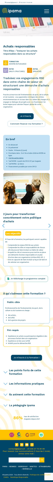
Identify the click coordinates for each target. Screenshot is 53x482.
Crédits (6, 477)
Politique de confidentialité (40, 475)
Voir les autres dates (16, 158)
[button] (47, 11)
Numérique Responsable (19, 477)
